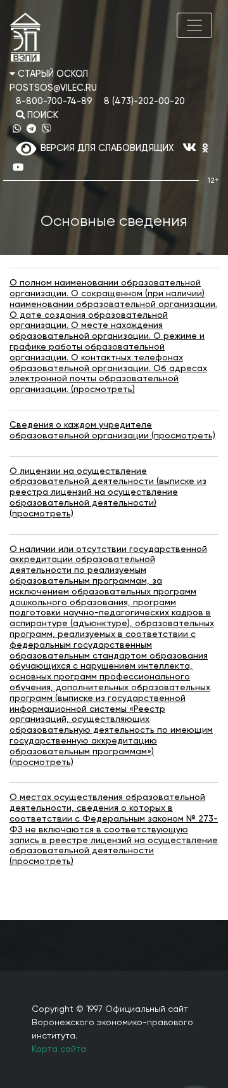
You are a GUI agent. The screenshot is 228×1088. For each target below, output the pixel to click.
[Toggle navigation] (194, 25)
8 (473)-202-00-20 (144, 101)
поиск (41, 115)
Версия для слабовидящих (105, 148)
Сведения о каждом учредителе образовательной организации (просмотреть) (112, 430)
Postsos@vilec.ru (53, 88)
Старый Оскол (51, 74)
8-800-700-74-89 (54, 101)
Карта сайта (59, 1049)
